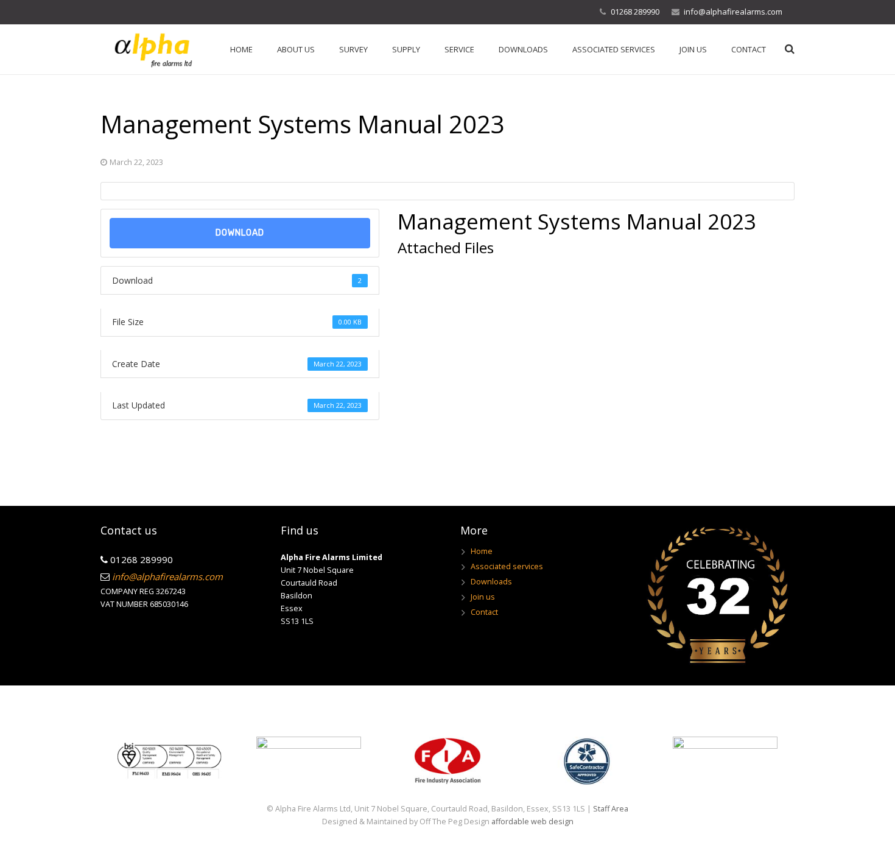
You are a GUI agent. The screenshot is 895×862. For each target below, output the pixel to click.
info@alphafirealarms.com (733, 11)
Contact (484, 612)
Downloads (491, 581)
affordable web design (532, 821)
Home (482, 551)
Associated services (507, 566)
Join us (483, 597)
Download (240, 233)
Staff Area (610, 809)
